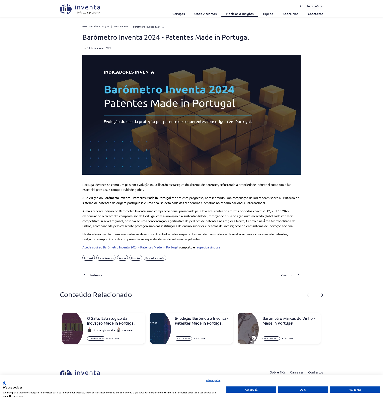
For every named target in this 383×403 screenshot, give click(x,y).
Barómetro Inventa (155, 257)
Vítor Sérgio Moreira (104, 330)
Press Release (121, 26)
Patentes (135, 257)
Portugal (88, 257)
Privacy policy (213, 380)
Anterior (96, 275)
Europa (122, 257)
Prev (309, 295)
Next (319, 295)
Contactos (315, 13)
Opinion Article (96, 338)
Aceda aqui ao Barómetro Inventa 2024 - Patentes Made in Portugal (130, 247)
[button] (313, 6)
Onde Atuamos (205, 13)
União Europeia (106, 257)
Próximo (287, 275)
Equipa (268, 13)
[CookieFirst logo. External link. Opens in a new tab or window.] (4, 383)
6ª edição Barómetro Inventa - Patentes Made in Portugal (201, 320)
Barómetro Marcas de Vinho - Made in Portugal (289, 320)
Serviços (179, 13)
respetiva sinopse (208, 247)
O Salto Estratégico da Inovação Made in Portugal (110, 320)
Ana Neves (127, 330)
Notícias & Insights (240, 13)
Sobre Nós (290, 13)
